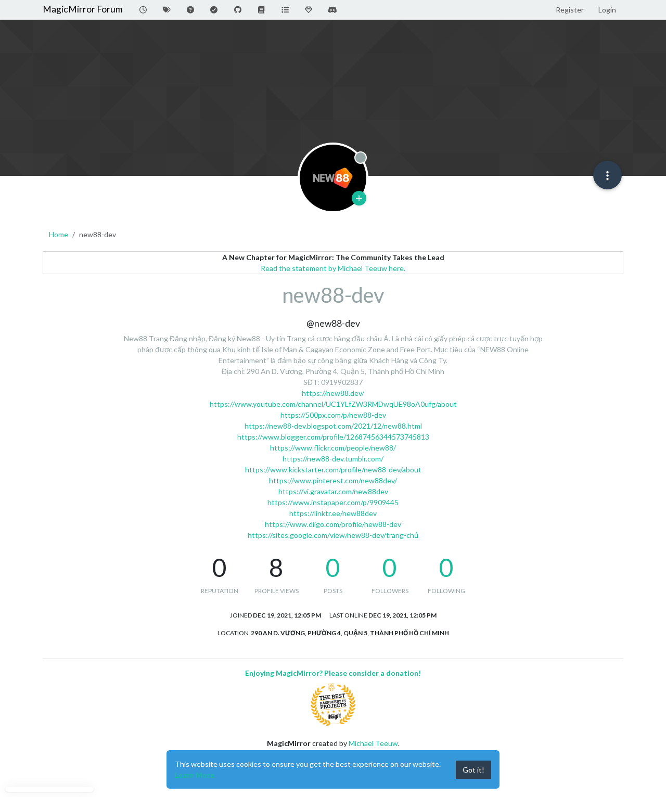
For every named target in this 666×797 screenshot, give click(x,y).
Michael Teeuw (373, 743)
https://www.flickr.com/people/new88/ (333, 447)
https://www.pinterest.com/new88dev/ (333, 480)
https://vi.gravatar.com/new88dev (333, 491)
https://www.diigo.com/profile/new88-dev (333, 524)
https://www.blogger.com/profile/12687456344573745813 (333, 436)
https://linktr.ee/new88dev (333, 513)
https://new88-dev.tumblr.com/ (333, 458)
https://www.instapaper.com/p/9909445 (333, 502)
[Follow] (359, 198)
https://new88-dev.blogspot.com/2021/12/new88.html (333, 425)
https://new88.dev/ (333, 393)
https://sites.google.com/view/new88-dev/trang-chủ (333, 535)
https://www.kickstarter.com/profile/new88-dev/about (333, 469)
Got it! (473, 769)
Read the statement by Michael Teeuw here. (333, 268)
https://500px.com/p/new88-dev (333, 414)
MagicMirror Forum (83, 9)
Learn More (194, 774)
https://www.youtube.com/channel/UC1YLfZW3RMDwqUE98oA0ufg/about (333, 404)
